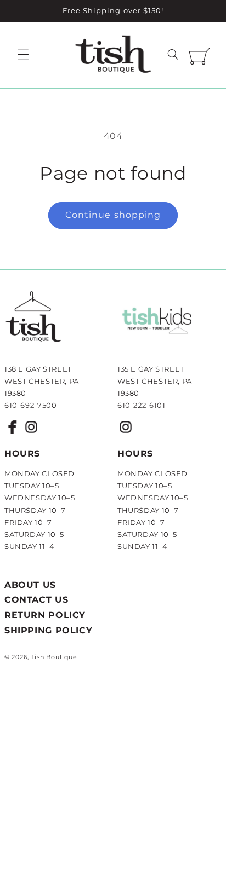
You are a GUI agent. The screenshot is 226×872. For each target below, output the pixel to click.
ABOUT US (30, 585)
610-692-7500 (30, 405)
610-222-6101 (141, 405)
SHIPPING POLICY (48, 630)
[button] (23, 54)
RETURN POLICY (45, 615)
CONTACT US (36, 599)
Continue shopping (113, 215)
